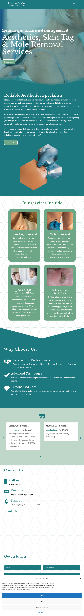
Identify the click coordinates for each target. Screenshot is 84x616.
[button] (81, 578)
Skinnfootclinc (14, 430)
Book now (8, 62)
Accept (42, 595)
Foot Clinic (10, 142)
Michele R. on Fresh (56, 426)
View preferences (42, 607)
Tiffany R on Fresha (19, 426)
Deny (42, 601)
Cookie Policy (41, 612)
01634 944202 (14, 484)
